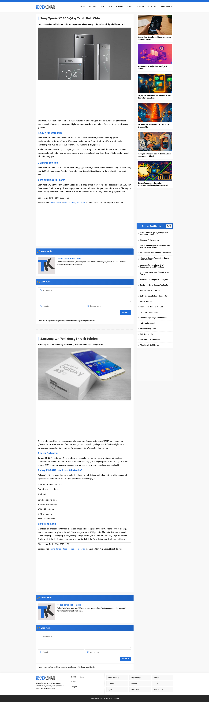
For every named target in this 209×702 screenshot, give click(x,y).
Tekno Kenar (55, 203)
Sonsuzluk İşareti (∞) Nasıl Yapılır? (153, 318)
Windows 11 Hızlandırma (149, 240)
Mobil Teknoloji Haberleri (74, 203)
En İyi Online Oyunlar (148, 323)
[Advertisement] (84, 100)
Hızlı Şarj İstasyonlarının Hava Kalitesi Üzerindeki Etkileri (154, 155)
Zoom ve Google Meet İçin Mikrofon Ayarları (154, 273)
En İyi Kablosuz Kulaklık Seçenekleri (154, 296)
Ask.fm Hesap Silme (147, 301)
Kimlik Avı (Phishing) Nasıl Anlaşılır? (154, 280)
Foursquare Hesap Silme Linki (152, 307)
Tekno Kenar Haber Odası (69, 258)
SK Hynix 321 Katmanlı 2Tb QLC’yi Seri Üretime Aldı (154, 126)
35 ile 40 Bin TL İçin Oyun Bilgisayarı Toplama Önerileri (154, 234)
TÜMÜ (169, 226)
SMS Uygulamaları (147, 334)
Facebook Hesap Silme (149, 312)
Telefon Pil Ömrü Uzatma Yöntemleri (154, 285)
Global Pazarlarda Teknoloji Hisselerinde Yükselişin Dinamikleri (153, 184)
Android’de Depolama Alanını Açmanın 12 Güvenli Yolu (154, 38)
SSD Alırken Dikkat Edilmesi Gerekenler (155, 253)
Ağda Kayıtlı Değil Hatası (149, 345)
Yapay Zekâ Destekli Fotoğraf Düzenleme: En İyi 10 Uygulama (152, 266)
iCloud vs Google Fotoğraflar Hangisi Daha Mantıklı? (154, 259)
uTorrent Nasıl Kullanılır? (150, 340)
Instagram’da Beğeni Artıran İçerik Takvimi (152, 67)
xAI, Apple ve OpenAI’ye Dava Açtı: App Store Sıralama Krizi (154, 96)
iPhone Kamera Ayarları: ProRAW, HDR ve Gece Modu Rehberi (155, 246)
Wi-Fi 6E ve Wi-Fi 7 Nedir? (150, 290)
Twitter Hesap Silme (148, 329)
